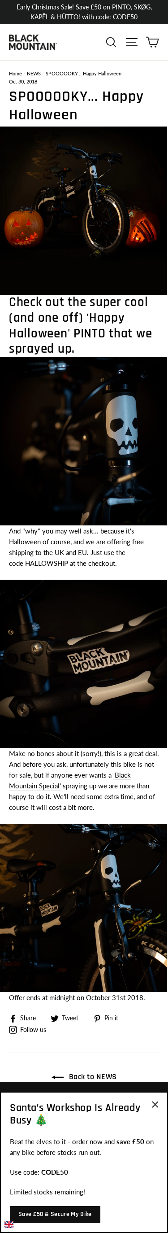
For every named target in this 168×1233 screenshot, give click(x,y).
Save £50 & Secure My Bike (55, 1214)
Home (15, 73)
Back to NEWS (92, 1076)
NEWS (34, 73)
